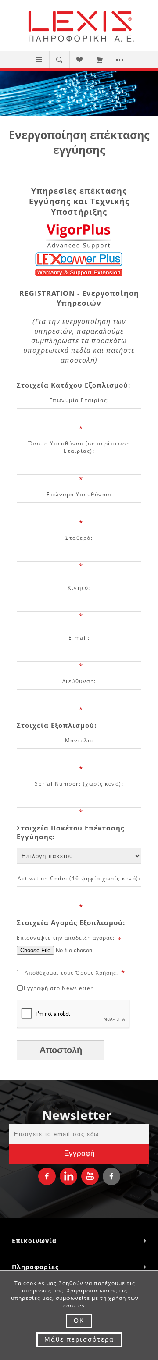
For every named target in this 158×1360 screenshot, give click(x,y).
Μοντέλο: (79, 740)
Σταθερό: (79, 537)
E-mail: (79, 637)
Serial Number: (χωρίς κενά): (79, 783)
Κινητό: (79, 587)
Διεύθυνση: (79, 681)
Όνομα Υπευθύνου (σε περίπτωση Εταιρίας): (79, 447)
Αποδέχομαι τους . (71, 972)
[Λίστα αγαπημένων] (79, 59)
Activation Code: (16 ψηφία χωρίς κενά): (79, 878)
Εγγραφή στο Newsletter (58, 988)
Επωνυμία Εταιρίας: (79, 400)
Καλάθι (99, 59)
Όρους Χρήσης (95, 972)
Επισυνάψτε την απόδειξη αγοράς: (66, 937)
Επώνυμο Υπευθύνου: (79, 494)
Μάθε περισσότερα (79, 1339)
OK (79, 1320)
